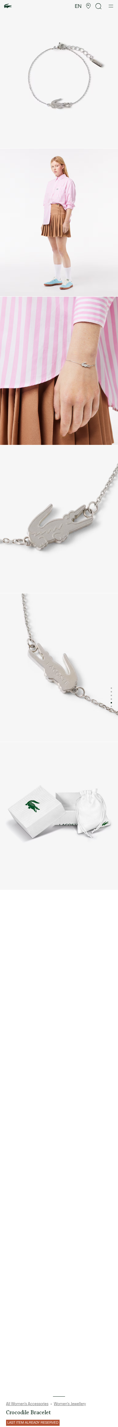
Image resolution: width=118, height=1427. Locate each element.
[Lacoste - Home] (7, 6)
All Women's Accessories (27, 1404)
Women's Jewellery (70, 1404)
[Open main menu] (111, 6)
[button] (88, 6)
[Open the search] (98, 6)
